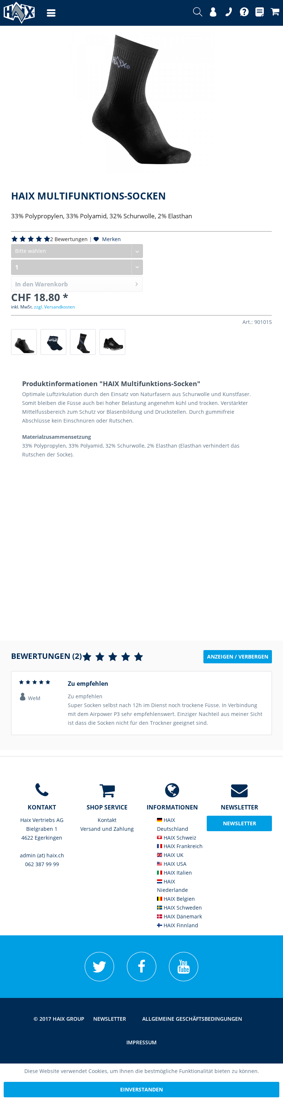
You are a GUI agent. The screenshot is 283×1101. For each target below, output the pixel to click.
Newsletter (109, 1018)
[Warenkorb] (275, 13)
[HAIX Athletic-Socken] (24, 342)
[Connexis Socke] (83, 342)
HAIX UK (173, 854)
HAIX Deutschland (172, 824)
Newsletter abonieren (239, 825)
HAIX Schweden (182, 907)
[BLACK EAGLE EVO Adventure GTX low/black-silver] (112, 342)
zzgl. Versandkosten (54, 307)
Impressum (141, 1042)
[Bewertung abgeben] (113, 657)
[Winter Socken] (53, 342)
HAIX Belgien (178, 898)
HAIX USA (174, 863)
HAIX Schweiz (179, 837)
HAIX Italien (177, 872)
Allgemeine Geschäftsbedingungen (192, 1018)
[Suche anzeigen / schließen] (198, 13)
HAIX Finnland (180, 925)
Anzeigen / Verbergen (237, 656)
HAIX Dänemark (182, 916)
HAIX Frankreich (182, 846)
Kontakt (107, 819)
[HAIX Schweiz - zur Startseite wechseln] (16, 13)
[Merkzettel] (260, 13)
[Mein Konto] (213, 13)
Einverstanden (141, 1089)
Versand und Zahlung (107, 828)
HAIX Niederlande (172, 886)
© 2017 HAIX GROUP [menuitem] (59, 1018)
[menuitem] (43, 13)
